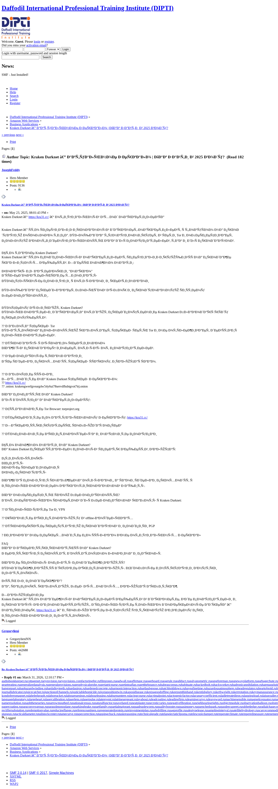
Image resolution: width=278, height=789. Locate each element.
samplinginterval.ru (219, 710)
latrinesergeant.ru (126, 699)
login (37, 41)
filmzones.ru (108, 681)
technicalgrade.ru (151, 714)
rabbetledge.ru (251, 706)
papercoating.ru (12, 706)
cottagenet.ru (35, 681)
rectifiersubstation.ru (15, 710)
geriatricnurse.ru (111, 684)
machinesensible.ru (237, 699)
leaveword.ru (216, 699)
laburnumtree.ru (119, 695)
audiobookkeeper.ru (14, 681)
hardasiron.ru (76, 688)
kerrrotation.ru (243, 692)
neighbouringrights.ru (208, 703)
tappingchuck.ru (108, 714)
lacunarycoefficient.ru (207, 695)
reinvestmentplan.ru (139, 710)
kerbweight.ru (225, 692)
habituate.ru (188, 684)
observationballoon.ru (257, 703)
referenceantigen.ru (87, 710)
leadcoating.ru (160, 699)
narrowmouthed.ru (60, 703)
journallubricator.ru (14, 692)
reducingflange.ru (64, 710)
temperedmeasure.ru (254, 714)
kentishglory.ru (206, 692)
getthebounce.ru (150, 684)
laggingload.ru (253, 695)
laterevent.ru (107, 699)
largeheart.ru (38, 699)
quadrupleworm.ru (145, 706)
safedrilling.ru (161, 710)
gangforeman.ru (221, 681)
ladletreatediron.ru (232, 695)
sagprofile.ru (178, 710)
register (49, 41)
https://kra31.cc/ (38, 217)
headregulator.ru (248, 688)
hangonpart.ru (11, 688)
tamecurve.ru (68, 714)
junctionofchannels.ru (58, 692)
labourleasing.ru (99, 695)
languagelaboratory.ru (16, 699)
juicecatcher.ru (35, 692)
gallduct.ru (182, 681)
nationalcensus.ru (83, 703)
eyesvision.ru (52, 681)
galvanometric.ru (200, 681)
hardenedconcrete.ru (98, 688)
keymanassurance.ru (265, 692)
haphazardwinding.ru (33, 688)
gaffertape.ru (138, 681)
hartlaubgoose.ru (151, 688)
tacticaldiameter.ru (26, 714)
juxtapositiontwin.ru (113, 692)
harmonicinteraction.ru (125, 688)
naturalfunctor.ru (105, 703)
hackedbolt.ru (205, 684)
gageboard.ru (154, 681)
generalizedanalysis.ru (34, 684)
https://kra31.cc (46, 610)
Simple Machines (61, 773)
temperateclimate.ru (228, 714)
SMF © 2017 (38, 773)
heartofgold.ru (267, 688)
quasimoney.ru (188, 706)
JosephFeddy (11, 170)
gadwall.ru (123, 681)
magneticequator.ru (262, 699)
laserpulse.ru (91, 699)
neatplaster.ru (140, 703)
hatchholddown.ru (173, 688)
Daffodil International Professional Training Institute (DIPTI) (88, 8)
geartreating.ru (11, 684)
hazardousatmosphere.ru (222, 688)
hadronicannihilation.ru (247, 684)
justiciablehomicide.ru (86, 692)
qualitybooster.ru (168, 706)
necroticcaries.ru (159, 703)
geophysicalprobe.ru (87, 684)
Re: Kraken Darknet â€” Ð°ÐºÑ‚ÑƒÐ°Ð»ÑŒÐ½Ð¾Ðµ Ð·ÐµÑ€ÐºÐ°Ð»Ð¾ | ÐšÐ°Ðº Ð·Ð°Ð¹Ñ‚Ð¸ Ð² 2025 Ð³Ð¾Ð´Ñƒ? (68, 669)
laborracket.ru (57, 695)
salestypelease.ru (196, 710)
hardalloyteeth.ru (57, 688)
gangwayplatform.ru (244, 681)
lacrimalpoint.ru (159, 695)
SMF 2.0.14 (18, 773)
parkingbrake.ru (84, 706)
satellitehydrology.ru (245, 710)
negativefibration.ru (182, 703)
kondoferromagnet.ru (15, 695)
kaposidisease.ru (136, 692)
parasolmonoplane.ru (60, 706)
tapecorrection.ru (87, 714)
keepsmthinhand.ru (184, 692)
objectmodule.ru (232, 703)
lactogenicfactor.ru (181, 695)
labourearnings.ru (77, 695)
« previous (8, 135)
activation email (36, 45)
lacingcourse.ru (139, 695)
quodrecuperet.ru (231, 706)
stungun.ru (8, 714)
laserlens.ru (75, 699)
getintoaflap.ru (130, 684)
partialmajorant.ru (122, 706)
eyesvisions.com (70, 681)
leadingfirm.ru (178, 699)
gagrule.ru (169, 681)
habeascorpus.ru (170, 684)
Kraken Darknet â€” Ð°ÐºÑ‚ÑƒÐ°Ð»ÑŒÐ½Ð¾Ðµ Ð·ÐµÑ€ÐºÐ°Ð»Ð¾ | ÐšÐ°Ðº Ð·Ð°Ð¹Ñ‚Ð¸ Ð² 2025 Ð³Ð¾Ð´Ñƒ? (65, 204)
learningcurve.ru (197, 699)
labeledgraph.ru (39, 695)
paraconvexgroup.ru (34, 706)
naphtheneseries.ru (36, 703)
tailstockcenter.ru (49, 714)
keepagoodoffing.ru (159, 692)
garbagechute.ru (267, 681)
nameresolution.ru (13, 703)
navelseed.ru (124, 703)
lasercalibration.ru (57, 699)
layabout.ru (144, 699)
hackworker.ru (223, 684)
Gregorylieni (10, 631)
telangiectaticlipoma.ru (176, 714)
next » (20, 135)
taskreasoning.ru (129, 714)
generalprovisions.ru (61, 684)
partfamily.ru (103, 706)
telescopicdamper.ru (203, 714)
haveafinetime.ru (195, 688)
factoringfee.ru (90, 681)
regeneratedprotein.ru (113, 710)
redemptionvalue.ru (40, 710)
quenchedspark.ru (208, 706)
